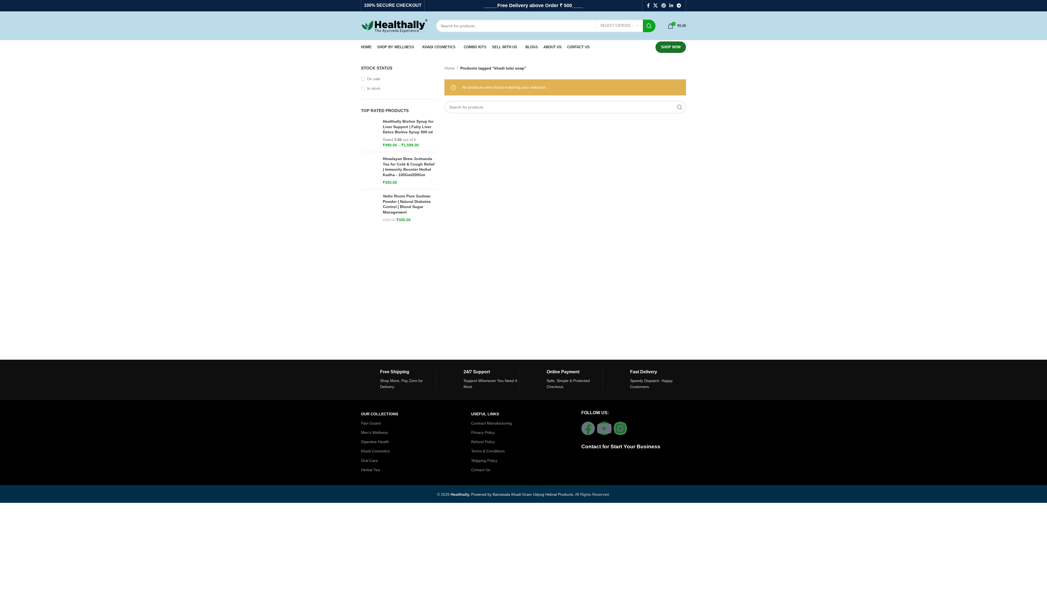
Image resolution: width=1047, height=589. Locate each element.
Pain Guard (371, 423)
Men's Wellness (374, 432)
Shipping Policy (484, 460)
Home (449, 68)
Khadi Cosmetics (375, 451)
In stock (373, 88)
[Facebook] (588, 428)
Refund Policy (483, 442)
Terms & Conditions (488, 451)
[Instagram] (620, 428)
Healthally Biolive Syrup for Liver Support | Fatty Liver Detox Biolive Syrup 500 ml (408, 126)
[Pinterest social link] (663, 5)
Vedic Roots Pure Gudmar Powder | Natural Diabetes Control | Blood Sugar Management (407, 204)
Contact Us (480, 470)
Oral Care (369, 460)
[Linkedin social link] (671, 5)
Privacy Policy (483, 432)
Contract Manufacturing (491, 423)
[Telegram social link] (679, 5)
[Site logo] (394, 25)
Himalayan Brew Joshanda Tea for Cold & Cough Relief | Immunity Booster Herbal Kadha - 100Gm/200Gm (409, 167)
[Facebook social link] (648, 5)
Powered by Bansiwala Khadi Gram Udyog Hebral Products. (512, 494)
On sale (373, 79)
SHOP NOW (671, 47)
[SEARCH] (649, 26)
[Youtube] (604, 428)
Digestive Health (375, 442)
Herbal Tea (370, 470)
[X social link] (656, 5)
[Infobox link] (398, 379)
